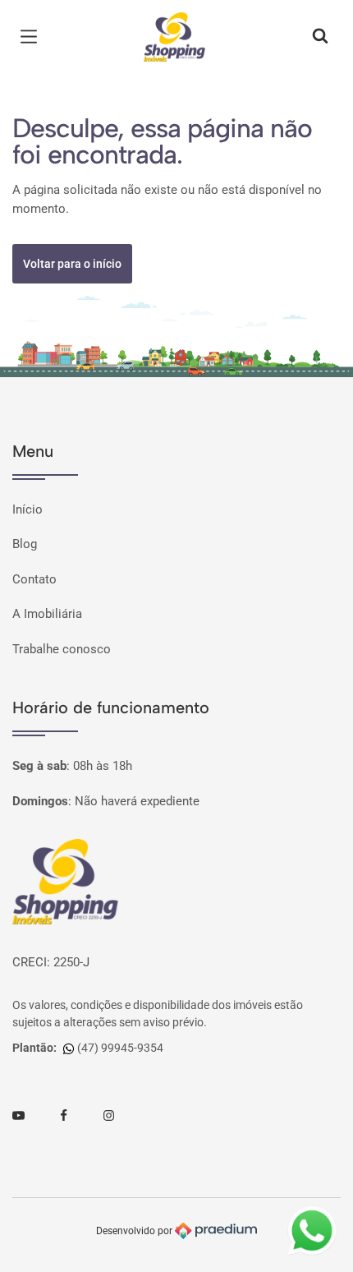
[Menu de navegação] (32, 37)
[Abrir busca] (320, 37)
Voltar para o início (72, 263)
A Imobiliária (47, 613)
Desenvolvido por (135, 1230)
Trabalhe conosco (61, 649)
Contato (34, 579)
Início (27, 509)
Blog (24, 544)
